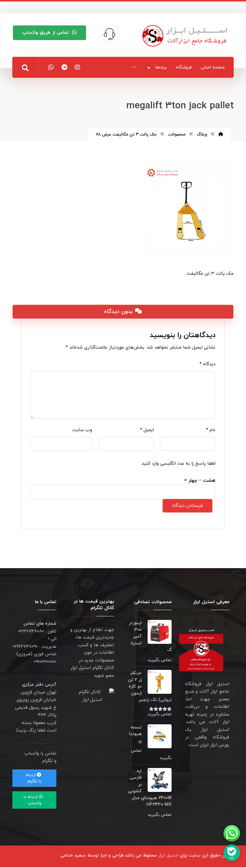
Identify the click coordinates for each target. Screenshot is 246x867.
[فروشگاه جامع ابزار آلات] (186, 35)
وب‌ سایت (82, 430)
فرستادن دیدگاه (187, 506)
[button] (133, 67)
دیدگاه (207, 364)
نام (210, 430)
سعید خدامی (73, 855)
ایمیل (147, 430)
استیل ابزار (168, 855)
